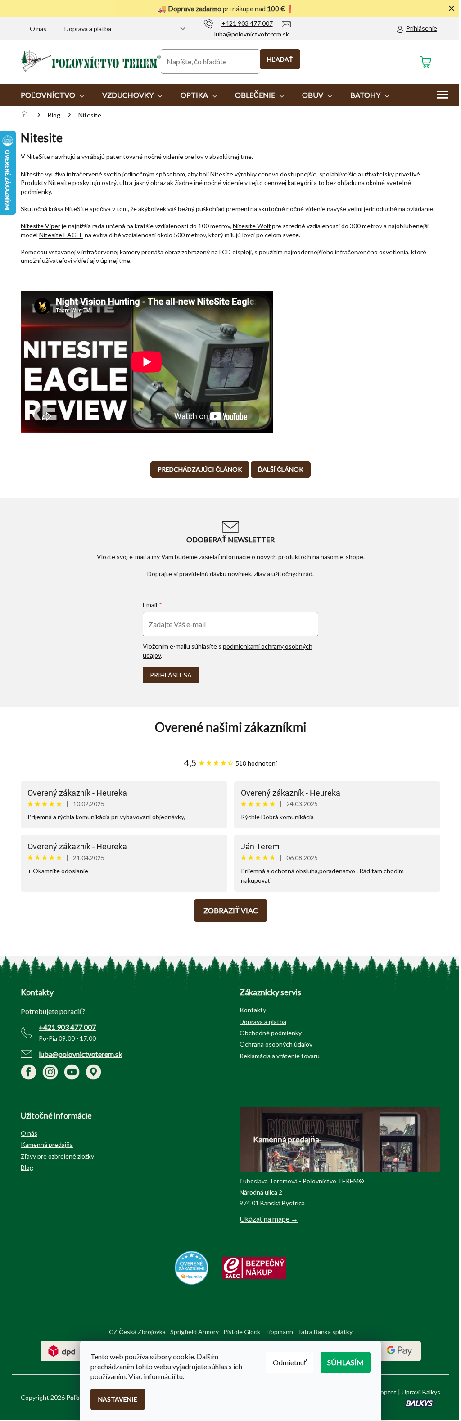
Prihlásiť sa (171, 675)
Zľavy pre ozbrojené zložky (57, 1156)
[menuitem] (52, 95)
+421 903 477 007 (67, 1027)
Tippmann (279, 1331)
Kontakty (253, 1010)
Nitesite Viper (40, 226)
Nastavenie (117, 1399)
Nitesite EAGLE (61, 235)
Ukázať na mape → (269, 1218)
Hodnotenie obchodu (230, 727)
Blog (27, 1167)
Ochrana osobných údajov (276, 1044)
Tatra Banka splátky (325, 1331)
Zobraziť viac (230, 910)
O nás (38, 28)
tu (179, 1376)
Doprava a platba (87, 28)
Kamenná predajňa (47, 1144)
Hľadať (280, 59)
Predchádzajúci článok (200, 469)
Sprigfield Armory (194, 1331)
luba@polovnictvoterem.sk (80, 1054)
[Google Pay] (399, 1350)
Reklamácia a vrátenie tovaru (280, 1056)
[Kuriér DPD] (62, 1350)
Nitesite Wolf (252, 226)
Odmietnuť (290, 1362)
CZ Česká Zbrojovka (137, 1331)
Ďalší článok (280, 469)
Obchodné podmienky (271, 1033)
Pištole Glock (241, 1331)
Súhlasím (345, 1362)
